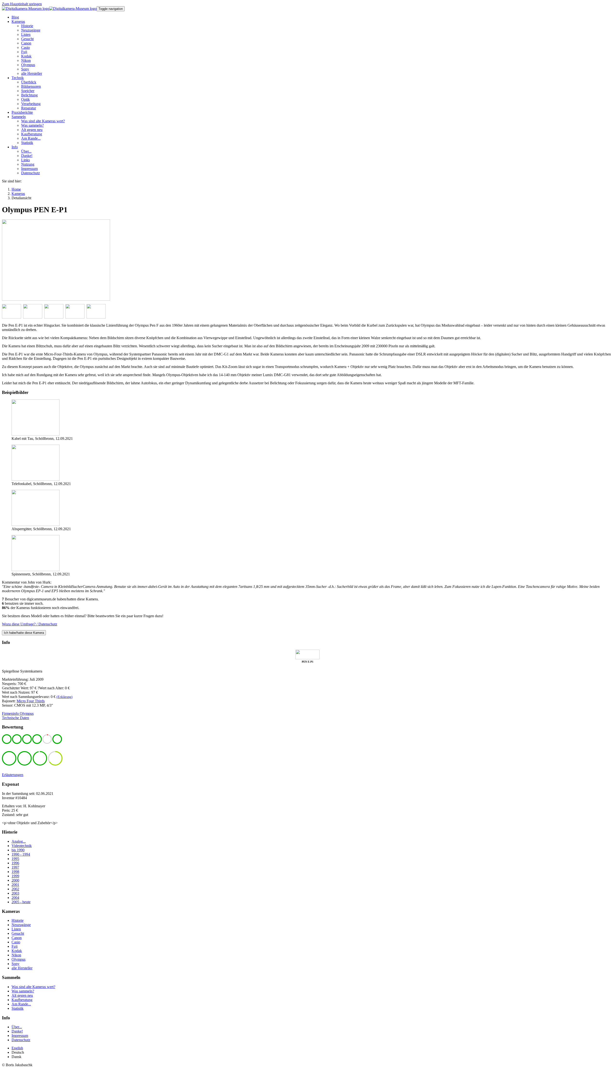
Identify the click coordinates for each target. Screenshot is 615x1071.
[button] (18, 21)
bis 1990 (18, 850)
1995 (15, 859)
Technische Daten (15, 718)
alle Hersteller (22, 968)
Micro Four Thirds (31, 701)
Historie (18, 920)
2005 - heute (21, 902)
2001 (15, 885)
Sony (15, 964)
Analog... (19, 841)
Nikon (16, 955)
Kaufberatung (22, 1000)
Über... (17, 1027)
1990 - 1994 (21, 854)
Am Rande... (21, 1004)
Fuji (15, 946)
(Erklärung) (64, 697)
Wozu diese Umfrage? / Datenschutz (29, 624)
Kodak (17, 951)
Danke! (17, 1031)
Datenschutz (21, 1040)
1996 (15, 863)
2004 (15, 898)
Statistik (18, 1008)
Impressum (20, 1036)
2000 (15, 880)
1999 (15, 876)
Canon (17, 938)
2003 (15, 893)
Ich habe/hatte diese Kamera (24, 633)
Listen (16, 929)
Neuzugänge (21, 925)
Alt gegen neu (22, 995)
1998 (15, 872)
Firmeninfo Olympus (18, 713)
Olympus (18, 959)
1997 (15, 867)
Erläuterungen (12, 775)
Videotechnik (22, 846)
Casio (16, 942)
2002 (15, 889)
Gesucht (18, 933)
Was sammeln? (23, 991)
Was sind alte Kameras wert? (33, 987)
